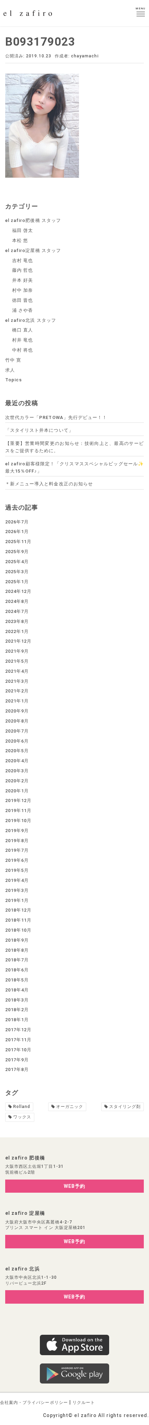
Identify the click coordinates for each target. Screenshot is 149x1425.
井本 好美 (22, 280)
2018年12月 (18, 910)
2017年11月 (18, 1039)
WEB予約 (74, 1186)
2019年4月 (17, 880)
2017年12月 (18, 1029)
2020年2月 (17, 780)
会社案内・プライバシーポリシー (34, 1402)
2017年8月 (17, 1069)
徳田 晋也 (22, 300)
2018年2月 (17, 1009)
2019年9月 (17, 830)
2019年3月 (17, 890)
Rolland (21, 1106)
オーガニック (69, 1106)
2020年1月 (17, 790)
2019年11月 (18, 810)
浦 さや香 (22, 310)
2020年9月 (17, 711)
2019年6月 (17, 860)
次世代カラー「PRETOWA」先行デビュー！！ (56, 417)
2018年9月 (17, 940)
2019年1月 (17, 900)
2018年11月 (18, 920)
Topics (13, 379)
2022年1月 (17, 631)
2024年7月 (17, 611)
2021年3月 (17, 681)
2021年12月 (18, 641)
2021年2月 (17, 690)
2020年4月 (17, 760)
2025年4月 (17, 561)
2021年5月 (17, 661)
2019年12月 (18, 800)
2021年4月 (17, 671)
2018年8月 (17, 950)
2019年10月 (18, 820)
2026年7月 (17, 521)
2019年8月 (17, 840)
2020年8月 (17, 721)
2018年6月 (17, 969)
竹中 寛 (13, 360)
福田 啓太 (22, 230)
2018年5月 (17, 979)
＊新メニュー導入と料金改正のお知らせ (49, 483)
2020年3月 (17, 770)
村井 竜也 (22, 340)
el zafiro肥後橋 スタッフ (33, 220)
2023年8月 (17, 621)
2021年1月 (17, 701)
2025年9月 (17, 551)
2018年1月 (17, 1019)
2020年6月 (17, 741)
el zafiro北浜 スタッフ (30, 320)
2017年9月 (17, 1059)
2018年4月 (17, 990)
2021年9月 (17, 651)
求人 (10, 370)
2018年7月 (17, 959)
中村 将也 (22, 350)
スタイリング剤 (125, 1106)
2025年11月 (18, 541)
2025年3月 (17, 571)
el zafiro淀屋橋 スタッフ (33, 250)
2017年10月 (18, 1049)
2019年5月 (17, 870)
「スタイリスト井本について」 (39, 430)
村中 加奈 (22, 290)
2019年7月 (17, 850)
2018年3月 (17, 1000)
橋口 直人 (22, 330)
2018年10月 (18, 930)
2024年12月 (18, 591)
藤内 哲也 (22, 270)
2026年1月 (17, 531)
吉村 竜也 (22, 260)
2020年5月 (17, 750)
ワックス (22, 1117)
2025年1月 (17, 581)
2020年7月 (17, 731)
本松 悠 (20, 240)
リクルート (83, 1402)
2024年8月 (17, 601)
